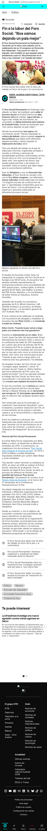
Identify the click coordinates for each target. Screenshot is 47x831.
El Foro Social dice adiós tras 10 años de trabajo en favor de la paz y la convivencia (25, 543)
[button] (45, 626)
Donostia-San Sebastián (15, 589)
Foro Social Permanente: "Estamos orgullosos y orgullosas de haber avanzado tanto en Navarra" (24, 553)
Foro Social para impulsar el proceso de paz (22, 449)
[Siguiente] (42, 1)
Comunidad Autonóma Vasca (17, 594)
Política (7, 585)
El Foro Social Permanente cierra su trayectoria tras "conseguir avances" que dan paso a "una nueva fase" (25, 564)
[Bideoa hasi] (23, 72)
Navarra (19, 585)
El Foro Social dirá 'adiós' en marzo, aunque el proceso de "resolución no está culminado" (25, 575)
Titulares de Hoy (12, 598)
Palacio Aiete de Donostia (14, 480)
